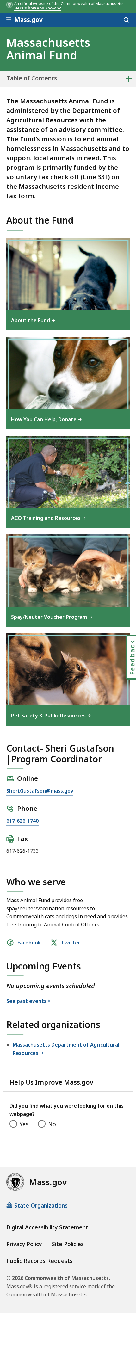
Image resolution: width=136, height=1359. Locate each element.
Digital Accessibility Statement (47, 1227)
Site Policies (68, 1244)
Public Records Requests (39, 1260)
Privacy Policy (24, 1244)
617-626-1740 (22, 820)
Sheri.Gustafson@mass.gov (39, 790)
